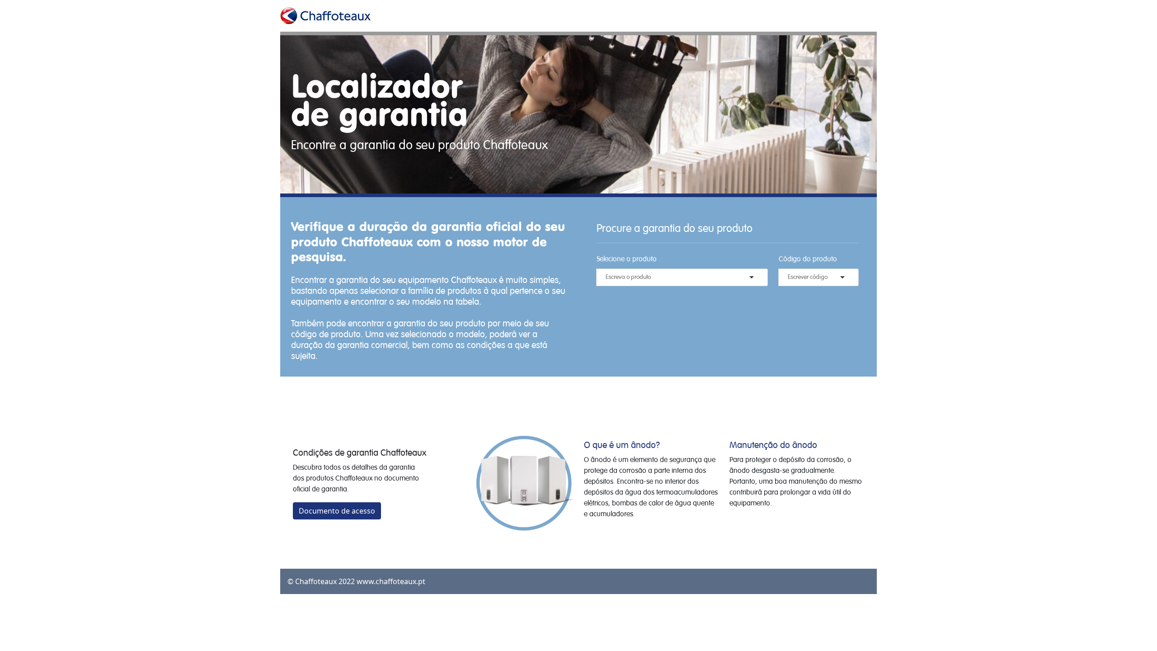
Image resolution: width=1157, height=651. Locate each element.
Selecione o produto (627, 259)
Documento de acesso (337, 511)
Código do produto (808, 259)
